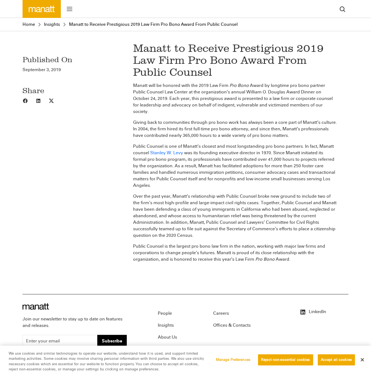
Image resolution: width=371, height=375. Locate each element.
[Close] (362, 360)
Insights (52, 24)
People (165, 313)
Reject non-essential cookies (285, 360)
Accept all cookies (336, 360)
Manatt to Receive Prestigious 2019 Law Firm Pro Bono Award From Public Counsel (153, 24)
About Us (167, 337)
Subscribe (112, 341)
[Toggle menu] (69, 8)
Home (29, 24)
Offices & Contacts (232, 325)
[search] (342, 9)
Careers (221, 313)
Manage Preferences (233, 360)
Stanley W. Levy (167, 152)
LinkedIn (317, 311)
